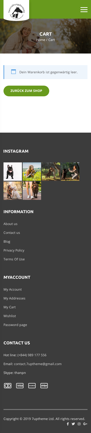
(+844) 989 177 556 (32, 355)
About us (11, 224)
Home (40, 39)
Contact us (12, 232)
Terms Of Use (14, 259)
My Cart (10, 307)
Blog (7, 241)
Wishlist (10, 316)
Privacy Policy (14, 250)
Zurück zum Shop (26, 90)
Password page (15, 324)
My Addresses (14, 298)
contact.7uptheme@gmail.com (38, 364)
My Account (13, 289)
